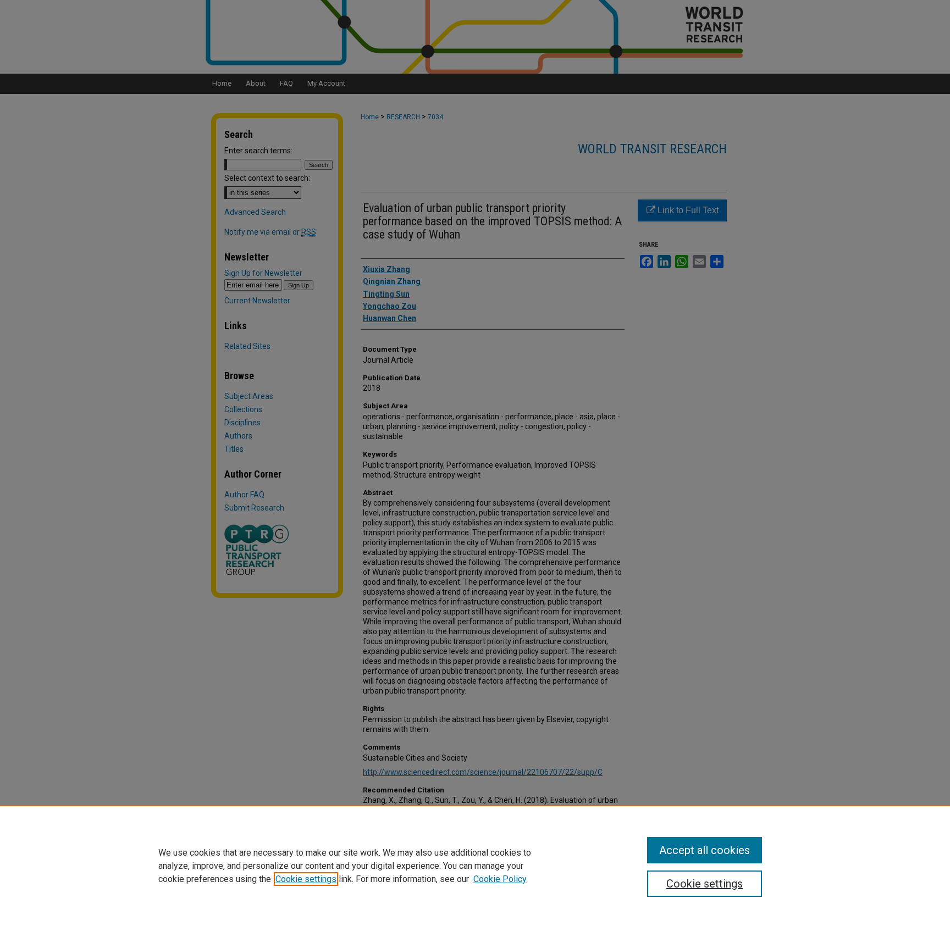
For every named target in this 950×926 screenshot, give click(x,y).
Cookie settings (305, 879)
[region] (475, 865)
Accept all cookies (704, 850)
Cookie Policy (500, 879)
